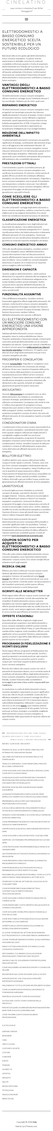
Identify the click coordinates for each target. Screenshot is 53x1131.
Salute (5, 1082)
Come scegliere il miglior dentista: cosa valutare (25, 835)
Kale (35, 1122)
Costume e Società (10, 1048)
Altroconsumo (16, 394)
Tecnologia (8, 1090)
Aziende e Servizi (9, 1031)
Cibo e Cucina (8, 1044)
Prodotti (6, 1078)
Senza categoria (10, 1086)
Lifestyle (6, 1073)
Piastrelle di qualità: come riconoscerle (21, 996)
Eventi (5, 1061)
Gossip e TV (7, 1069)
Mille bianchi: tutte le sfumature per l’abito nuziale (26, 985)
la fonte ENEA (16, 364)
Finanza (6, 1065)
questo (24, 705)
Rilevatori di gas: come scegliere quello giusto (24, 974)
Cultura (6, 1052)
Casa (4, 1040)
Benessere (7, 1036)
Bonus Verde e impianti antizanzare (28, 740)
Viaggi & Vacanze (10, 1094)
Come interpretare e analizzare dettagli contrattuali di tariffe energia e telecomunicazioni (21, 891)
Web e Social (8, 1098)
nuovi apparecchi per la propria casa (27, 535)
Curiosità (6, 1057)
